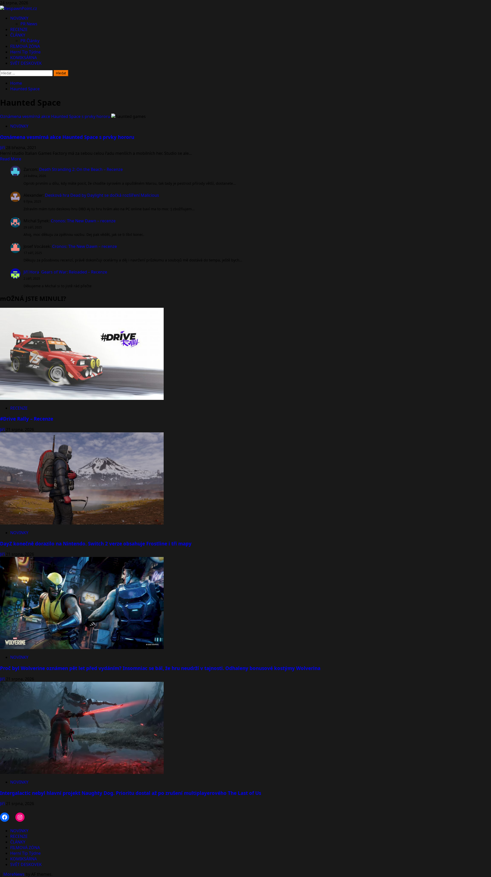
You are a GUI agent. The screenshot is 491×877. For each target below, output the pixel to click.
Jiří (3, 147)
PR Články (29, 40)
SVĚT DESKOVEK (26, 63)
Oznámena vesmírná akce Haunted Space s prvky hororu (55, 116)
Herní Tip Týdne (25, 52)
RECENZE (19, 29)
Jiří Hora (31, 272)
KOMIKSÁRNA (23, 57)
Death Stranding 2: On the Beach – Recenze (81, 169)
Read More (10, 159)
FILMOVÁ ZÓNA (25, 46)
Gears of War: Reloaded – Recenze (74, 272)
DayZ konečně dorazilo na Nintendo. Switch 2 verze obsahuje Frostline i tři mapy (96, 543)
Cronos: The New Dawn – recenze (83, 221)
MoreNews (14, 874)
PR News (28, 24)
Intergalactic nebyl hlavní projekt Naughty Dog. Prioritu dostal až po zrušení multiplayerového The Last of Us (130, 793)
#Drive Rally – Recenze (26, 418)
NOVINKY (19, 18)
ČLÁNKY (17, 35)
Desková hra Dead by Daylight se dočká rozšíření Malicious (102, 195)
